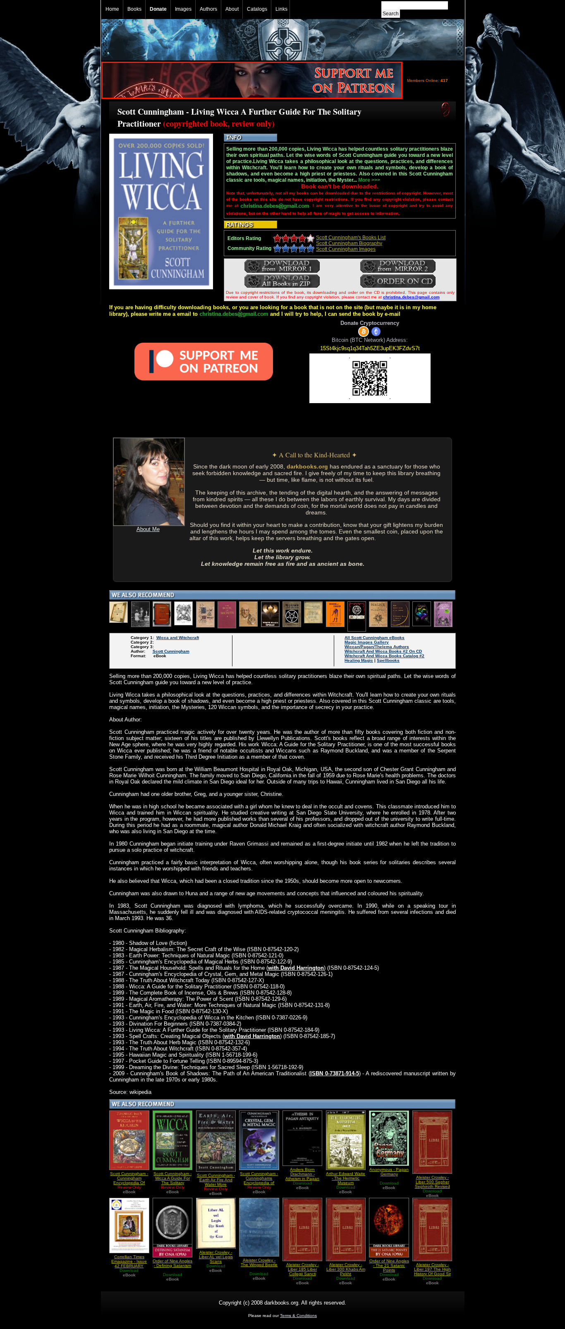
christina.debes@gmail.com (411, 297)
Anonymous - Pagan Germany (389, 1171)
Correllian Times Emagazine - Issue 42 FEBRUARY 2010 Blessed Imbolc (129, 1265)
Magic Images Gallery (367, 642)
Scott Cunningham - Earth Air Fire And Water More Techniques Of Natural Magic (216, 1184)
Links (281, 9)
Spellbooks (388, 660)
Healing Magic (359, 660)
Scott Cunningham (171, 651)
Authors (208, 9)
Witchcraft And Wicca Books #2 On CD (383, 651)
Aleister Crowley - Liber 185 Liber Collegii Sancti (302, 1269)
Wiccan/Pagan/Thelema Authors (377, 646)
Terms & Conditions (298, 1315)
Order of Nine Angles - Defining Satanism (172, 1263)
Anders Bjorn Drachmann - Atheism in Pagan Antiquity (302, 1176)
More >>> (369, 180)
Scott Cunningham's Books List (350, 237)
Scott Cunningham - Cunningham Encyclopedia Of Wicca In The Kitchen (129, 1182)
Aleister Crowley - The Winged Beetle (259, 1262)
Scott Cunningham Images (346, 249)
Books (134, 9)
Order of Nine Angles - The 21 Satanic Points (389, 1265)
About (232, 9)
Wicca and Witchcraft (177, 637)
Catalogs (257, 9)
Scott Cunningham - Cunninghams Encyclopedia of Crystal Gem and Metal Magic (259, 1182)
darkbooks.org (307, 466)
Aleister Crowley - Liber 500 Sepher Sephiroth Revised (432, 1182)
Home (112, 9)
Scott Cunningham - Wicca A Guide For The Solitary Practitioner (172, 1180)
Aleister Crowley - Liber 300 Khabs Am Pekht (345, 1269)
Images (183, 9)
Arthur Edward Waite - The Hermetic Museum (345, 1178)
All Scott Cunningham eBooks (375, 637)
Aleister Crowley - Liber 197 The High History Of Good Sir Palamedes (432, 1271)
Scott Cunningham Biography (349, 243)
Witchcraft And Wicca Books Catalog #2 (384, 656)
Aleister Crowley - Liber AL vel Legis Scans (216, 1257)
